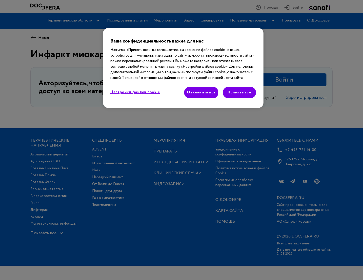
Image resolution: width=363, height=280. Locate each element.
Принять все (239, 92)
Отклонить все (201, 92)
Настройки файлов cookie (135, 92)
